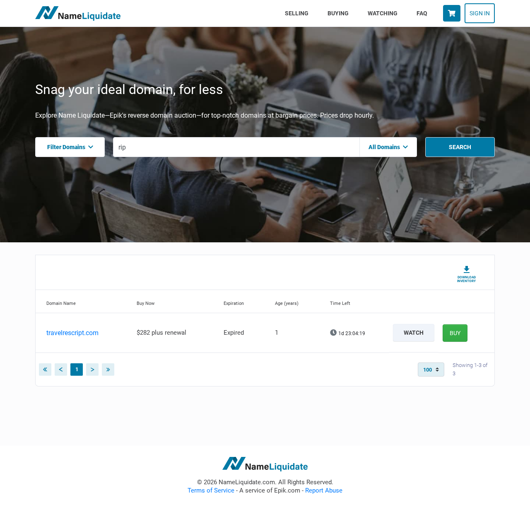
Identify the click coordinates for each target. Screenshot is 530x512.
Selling (298, 13)
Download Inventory (466, 279)
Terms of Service (211, 490)
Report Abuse (323, 490)
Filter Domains (66, 147)
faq (422, 13)
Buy (455, 333)
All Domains (384, 147)
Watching (383, 13)
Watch (414, 332)
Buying (338, 13)
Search (460, 147)
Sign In (480, 13)
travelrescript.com (72, 333)
